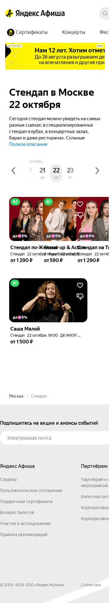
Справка (8, 479)
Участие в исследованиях (25, 523)
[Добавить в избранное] (80, 285)
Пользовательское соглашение (31, 490)
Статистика (91, 585)
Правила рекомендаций (23, 534)
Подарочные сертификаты (26, 501)
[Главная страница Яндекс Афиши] (9, 13)
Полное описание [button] (28, 144)
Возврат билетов (17, 512)
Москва (16, 396)
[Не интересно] (80, 296)
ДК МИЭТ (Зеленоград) (80, 335)
